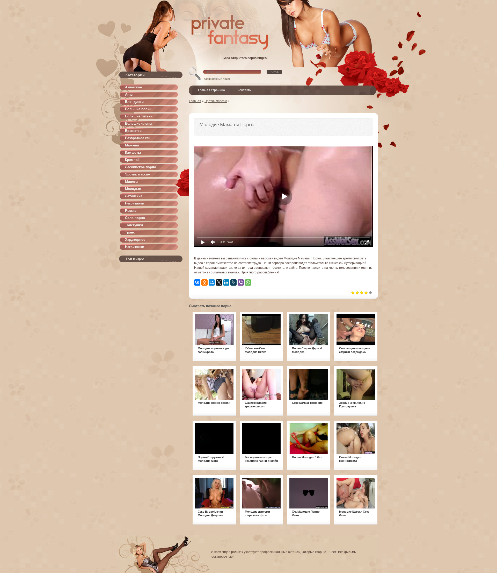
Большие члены (138, 123)
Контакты (245, 90)
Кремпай (132, 160)
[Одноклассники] (204, 282)
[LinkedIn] (226, 282)
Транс (130, 232)
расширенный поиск (217, 78)
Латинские (133, 196)
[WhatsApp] (248, 282)
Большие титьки (138, 116)
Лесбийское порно (140, 167)
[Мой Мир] (212, 282)
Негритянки (134, 203)
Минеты (131, 181)
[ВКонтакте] (197, 282)
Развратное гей (137, 138)
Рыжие (130, 211)
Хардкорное (135, 240)
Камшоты (133, 152)
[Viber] (241, 282)
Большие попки (138, 109)
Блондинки (134, 102)
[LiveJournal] (233, 282)
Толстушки (134, 225)
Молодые (133, 189)
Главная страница (211, 90)
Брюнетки (133, 131)
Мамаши (132, 145)
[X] (219, 282)
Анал (129, 94)
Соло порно (135, 218)
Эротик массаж (137, 174)
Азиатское (133, 87)
